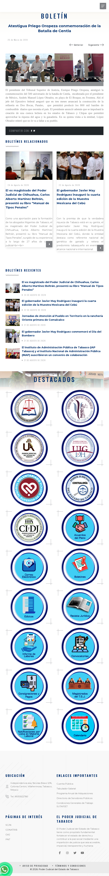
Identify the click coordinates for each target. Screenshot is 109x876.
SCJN (8, 825)
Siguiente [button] (93, 44)
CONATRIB (11, 829)
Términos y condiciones (70, 865)
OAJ (8, 834)
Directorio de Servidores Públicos (74, 798)
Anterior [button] (78, 44)
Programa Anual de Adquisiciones (75, 793)
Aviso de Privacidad (35, 865)
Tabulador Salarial (66, 788)
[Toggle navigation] (103, 6)
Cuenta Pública (65, 783)
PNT (8, 839)
